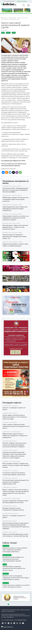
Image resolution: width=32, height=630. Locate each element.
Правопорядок (12, 18)
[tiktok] (11, 623)
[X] (13, 172)
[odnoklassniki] (20, 623)
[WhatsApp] (20, 172)
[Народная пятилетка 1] (16, 305)
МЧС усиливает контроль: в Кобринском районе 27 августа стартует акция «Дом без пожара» (16, 465)
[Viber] (16, 172)
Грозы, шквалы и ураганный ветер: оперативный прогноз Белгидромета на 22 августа (16, 426)
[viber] (5, 623)
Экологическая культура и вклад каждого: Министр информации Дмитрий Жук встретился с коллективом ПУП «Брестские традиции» (16, 525)
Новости (14, 186)
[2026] (16, 256)
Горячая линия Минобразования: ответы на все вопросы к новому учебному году (15, 535)
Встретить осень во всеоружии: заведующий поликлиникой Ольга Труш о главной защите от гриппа (16, 577)
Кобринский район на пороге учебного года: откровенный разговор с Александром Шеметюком (15, 549)
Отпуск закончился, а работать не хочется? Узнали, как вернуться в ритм (16, 586)
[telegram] (8, 623)
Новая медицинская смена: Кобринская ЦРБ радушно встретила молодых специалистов (15, 208)
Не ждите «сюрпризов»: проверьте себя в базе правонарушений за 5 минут (15, 501)
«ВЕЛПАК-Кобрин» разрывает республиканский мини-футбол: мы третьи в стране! (14, 568)
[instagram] (17, 623)
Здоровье (14, 204)
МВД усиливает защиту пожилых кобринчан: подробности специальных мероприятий (15, 435)
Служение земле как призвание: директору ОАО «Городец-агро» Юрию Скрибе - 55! (14, 236)
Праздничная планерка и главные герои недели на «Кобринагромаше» (15, 245)
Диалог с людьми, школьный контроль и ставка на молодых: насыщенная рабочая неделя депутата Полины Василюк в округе (16, 492)
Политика (14, 195)
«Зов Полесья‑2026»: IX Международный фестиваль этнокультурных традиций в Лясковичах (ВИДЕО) (15, 190)
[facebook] (2, 623)
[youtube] (23, 623)
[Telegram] (10, 172)
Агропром (15, 232)
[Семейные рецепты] (16, 288)
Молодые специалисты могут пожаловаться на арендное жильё (13, 509)
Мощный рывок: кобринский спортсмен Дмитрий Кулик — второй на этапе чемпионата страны (15, 227)
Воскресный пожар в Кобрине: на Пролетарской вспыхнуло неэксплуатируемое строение (13, 559)
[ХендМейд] (16, 278)
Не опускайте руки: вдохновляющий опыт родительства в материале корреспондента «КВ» (16, 482)
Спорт (13, 223)
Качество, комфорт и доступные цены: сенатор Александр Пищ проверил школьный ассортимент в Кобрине (15, 444)
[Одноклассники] (6, 172)
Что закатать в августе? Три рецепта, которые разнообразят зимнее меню (14, 473)
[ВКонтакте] (3, 172)
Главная (5, 18)
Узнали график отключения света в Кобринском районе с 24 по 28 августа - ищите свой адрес (15, 417)
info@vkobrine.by (21, 620)
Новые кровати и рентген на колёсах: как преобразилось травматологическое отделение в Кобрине (16, 218)
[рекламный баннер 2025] (16, 10)
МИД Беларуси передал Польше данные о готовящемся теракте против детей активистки (16, 199)
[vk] (14, 623)
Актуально (15, 405)
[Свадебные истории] (16, 268)
